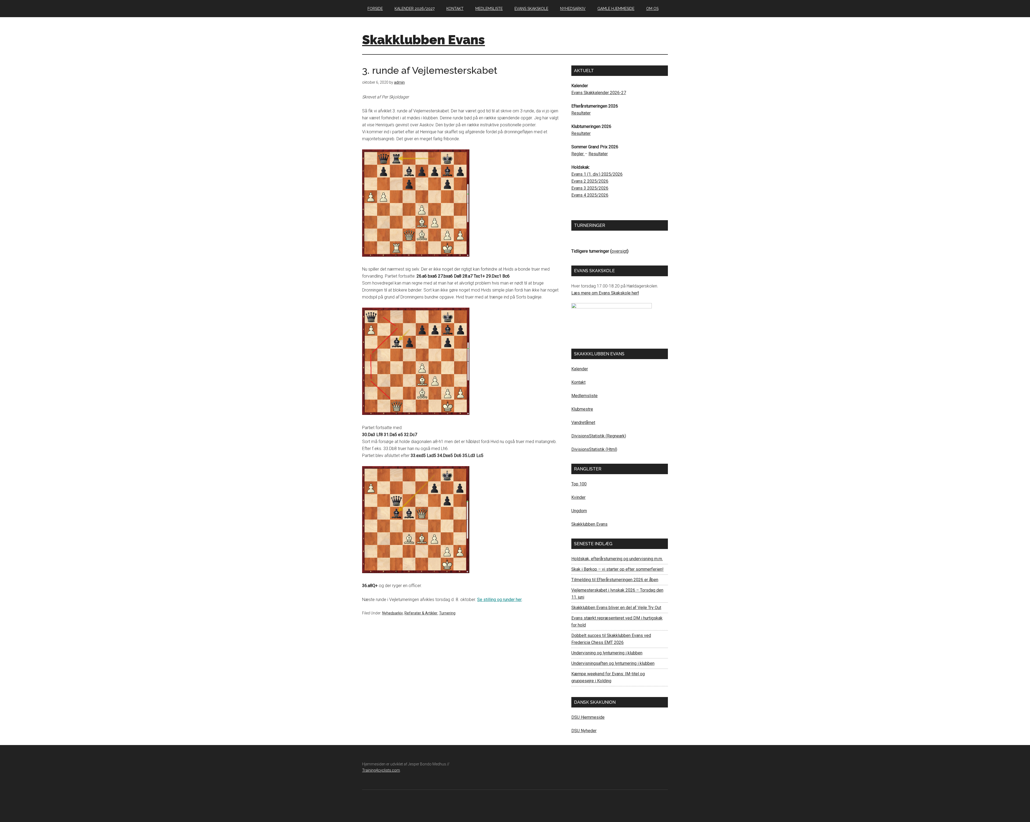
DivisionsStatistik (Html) (594, 449)
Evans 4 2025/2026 (589, 195)
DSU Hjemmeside (588, 717)
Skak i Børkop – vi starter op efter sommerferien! (617, 569)
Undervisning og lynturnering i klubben (606, 652)
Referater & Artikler (420, 613)
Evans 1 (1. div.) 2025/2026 (597, 174)
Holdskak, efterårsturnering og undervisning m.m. (617, 558)
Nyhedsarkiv (392, 613)
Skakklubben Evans (423, 39)
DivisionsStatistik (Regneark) (598, 435)
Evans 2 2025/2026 (589, 181)
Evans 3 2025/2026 (589, 188)
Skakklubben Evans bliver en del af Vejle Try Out (616, 607)
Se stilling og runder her (499, 599)
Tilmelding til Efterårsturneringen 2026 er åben (614, 579)
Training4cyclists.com (381, 770)
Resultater (581, 113)
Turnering (447, 613)
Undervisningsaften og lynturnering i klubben (612, 663)
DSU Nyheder (584, 730)
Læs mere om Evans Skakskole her (604, 293)
